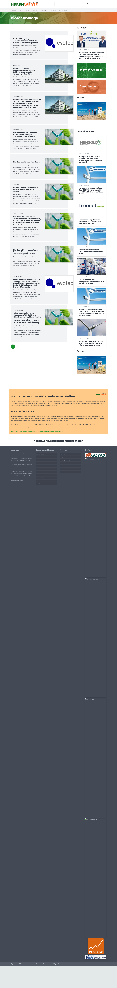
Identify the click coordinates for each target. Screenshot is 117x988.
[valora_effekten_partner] (95, 957)
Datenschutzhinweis (65, 463)
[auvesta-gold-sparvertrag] (91, 111)
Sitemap (63, 472)
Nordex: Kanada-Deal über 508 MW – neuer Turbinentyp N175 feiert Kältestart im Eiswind (91, 343)
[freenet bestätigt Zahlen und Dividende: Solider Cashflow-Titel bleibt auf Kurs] (91, 206)
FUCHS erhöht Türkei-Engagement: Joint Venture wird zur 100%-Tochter (91, 282)
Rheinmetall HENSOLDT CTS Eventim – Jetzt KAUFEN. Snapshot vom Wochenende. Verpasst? (90, 159)
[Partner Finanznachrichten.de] (95, 517)
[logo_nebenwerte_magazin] (24, 4)
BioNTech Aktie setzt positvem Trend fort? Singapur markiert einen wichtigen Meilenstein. (25, 252)
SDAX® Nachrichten (40, 469)
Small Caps (38, 472)
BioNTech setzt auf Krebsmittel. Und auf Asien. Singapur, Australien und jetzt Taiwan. (25, 135)
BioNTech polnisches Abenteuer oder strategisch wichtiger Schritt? (25, 189)
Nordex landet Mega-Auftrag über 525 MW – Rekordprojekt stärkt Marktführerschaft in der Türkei (91, 191)
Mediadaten (63, 466)
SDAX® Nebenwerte (40, 466)
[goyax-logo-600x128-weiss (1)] (95, 455)
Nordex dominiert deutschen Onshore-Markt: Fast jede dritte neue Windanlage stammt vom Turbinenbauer (91, 312)
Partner (62, 469)
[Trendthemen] (91, 87)
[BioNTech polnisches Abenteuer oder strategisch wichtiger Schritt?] (59, 192)
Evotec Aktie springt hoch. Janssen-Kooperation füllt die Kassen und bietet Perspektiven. (26, 41)
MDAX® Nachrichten (40, 457)
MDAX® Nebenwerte (40, 454)
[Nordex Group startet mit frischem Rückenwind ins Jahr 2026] (91, 236)
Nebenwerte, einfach (58, 441)
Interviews (38, 480)
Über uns (63, 454)
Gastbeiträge (39, 483)
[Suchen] (88, 4)
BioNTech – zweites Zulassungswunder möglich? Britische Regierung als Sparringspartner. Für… (24, 71)
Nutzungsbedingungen (66, 460)
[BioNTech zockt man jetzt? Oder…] (59, 166)
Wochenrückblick (40, 477)
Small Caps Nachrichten (41, 475)
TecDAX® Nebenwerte (41, 460)
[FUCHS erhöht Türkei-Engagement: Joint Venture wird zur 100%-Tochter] (91, 266)
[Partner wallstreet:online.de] (95, 637)
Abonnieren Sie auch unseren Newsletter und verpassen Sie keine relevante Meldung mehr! (37, 431)
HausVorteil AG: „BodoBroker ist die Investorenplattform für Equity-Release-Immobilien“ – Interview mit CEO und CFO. (91, 55)
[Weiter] (23, 346)
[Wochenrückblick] (91, 70)
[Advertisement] (48, 977)
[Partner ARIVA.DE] (95, 758)
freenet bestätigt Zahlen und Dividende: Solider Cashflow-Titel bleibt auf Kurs (90, 222)
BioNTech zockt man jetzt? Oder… (26, 162)
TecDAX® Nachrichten (41, 463)
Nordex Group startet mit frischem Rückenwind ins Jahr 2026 (91, 252)
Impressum (63, 457)
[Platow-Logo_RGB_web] (95, 946)
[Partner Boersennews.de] (95, 878)
